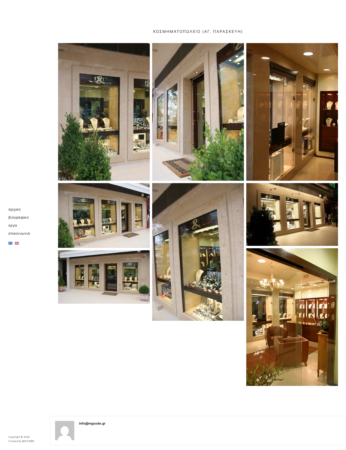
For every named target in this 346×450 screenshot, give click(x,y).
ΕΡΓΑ (12, 225)
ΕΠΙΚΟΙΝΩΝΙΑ (19, 233)
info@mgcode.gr (92, 423)
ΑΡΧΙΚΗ (14, 209)
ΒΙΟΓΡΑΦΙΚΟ (18, 217)
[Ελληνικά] (10, 243)
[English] (17, 243)
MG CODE (28, 441)
